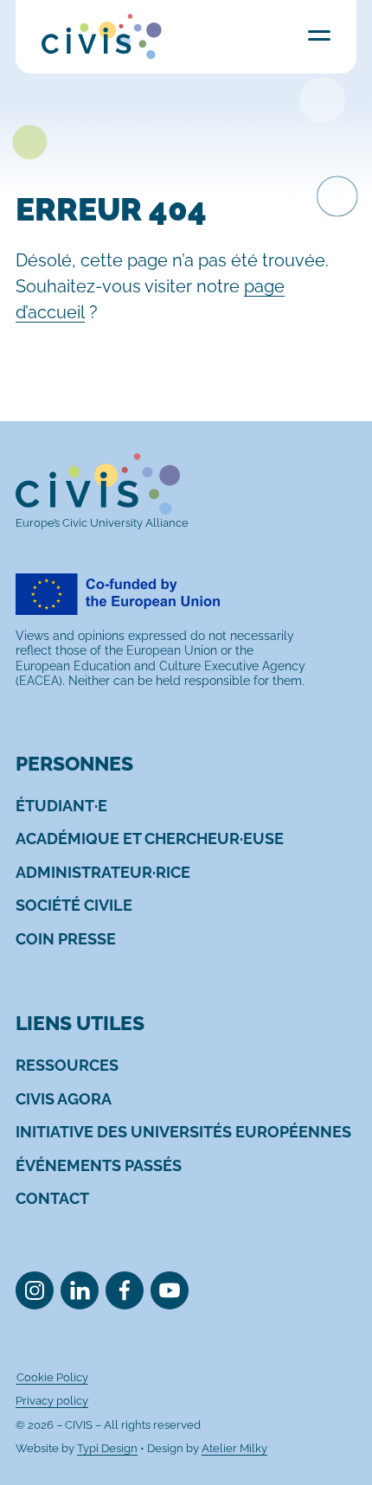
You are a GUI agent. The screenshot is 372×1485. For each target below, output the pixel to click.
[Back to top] (331, 1444)
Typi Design (107, 1448)
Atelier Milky (234, 1448)
